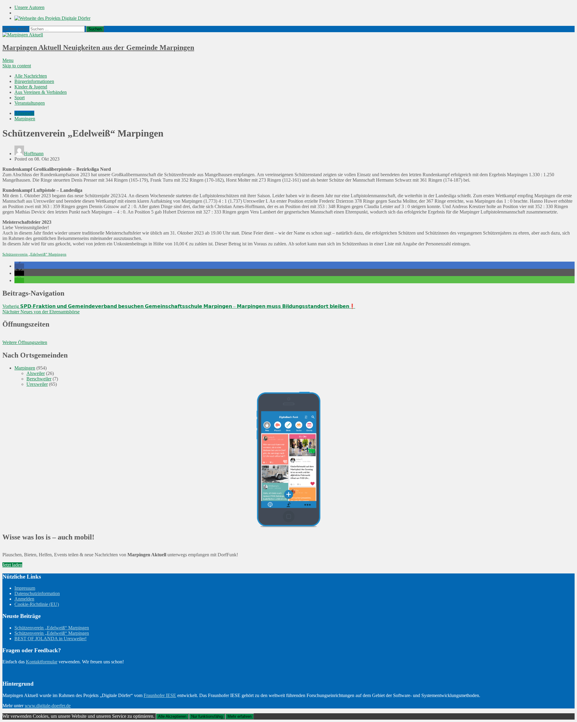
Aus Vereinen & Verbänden (40, 92)
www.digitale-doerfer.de (48, 705)
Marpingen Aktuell (98, 47)
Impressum (24, 588)
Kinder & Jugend (30, 86)
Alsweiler (35, 373)
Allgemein (24, 113)
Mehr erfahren (239, 716)
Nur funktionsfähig (207, 716)
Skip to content (16, 65)
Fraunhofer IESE (160, 695)
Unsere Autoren (29, 7)
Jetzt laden (12, 564)
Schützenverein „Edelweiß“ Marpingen (34, 254)
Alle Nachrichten (30, 75)
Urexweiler (37, 384)
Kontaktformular (41, 661)
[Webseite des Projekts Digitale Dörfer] (52, 18)
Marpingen (24, 118)
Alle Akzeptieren (172, 716)
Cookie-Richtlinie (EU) (36, 604)
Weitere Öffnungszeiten (24, 342)
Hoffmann (34, 153)
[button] (19, 266)
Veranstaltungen (29, 103)
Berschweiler (38, 378)
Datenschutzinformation (37, 593)
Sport (19, 97)
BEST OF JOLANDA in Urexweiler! (50, 638)
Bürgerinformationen (34, 81)
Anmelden (24, 598)
